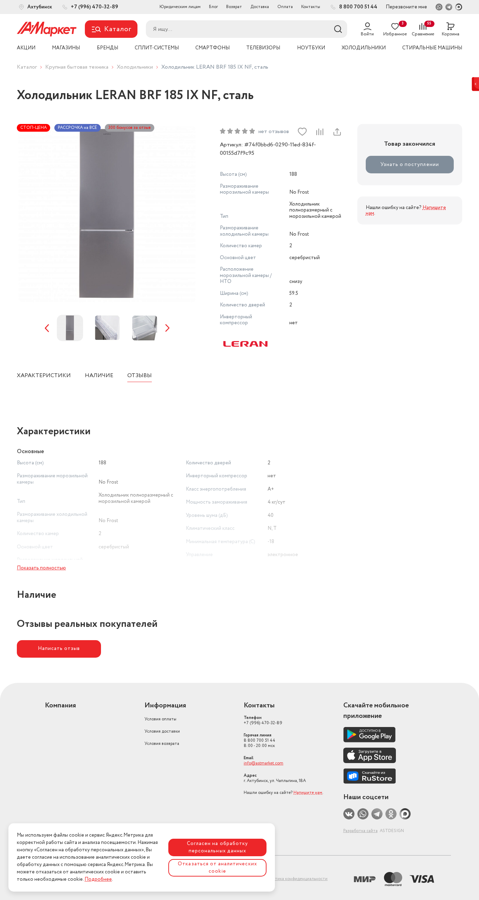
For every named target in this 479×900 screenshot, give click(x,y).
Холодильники (135, 67)
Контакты (310, 7)
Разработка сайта (360, 831)
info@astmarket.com (263, 763)
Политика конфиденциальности (296, 879)
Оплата (285, 7)
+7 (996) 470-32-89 (263, 720)
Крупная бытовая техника (76, 67)
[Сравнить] (319, 131)
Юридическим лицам (180, 7)
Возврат (234, 7)
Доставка (259, 7)
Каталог (27, 67)
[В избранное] (302, 131)
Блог (213, 7)
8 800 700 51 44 (259, 740)
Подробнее (98, 879)
